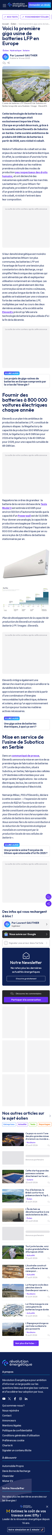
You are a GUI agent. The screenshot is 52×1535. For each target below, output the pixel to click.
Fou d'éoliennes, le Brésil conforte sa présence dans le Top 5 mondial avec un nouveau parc (37, 1192)
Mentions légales (11, 1425)
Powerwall (24, 515)
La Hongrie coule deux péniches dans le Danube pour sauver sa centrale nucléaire (37, 1287)
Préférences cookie (13, 1440)
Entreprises (9, 1124)
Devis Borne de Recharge (16, 1471)
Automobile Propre (13, 1466)
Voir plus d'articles (25, 1343)
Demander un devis (39, 5)
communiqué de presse (25, 755)
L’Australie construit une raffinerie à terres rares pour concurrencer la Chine (37, 1268)
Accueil (5, 24)
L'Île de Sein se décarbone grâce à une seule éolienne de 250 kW (37, 1212)
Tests (32, 1124)
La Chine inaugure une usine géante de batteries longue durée (37, 1307)
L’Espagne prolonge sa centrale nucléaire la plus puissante (37, 1326)
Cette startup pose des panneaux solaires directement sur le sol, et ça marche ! (37, 1173)
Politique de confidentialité (17, 1430)
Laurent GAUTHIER (26, 55)
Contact (7, 1415)
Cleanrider (8, 1476)
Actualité (22, 1124)
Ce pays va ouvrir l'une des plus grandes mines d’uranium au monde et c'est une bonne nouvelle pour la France (37, 1136)
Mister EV (7, 1481)
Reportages (44, 1124)
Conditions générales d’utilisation (21, 1435)
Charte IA (7, 1445)
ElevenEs (7, 312)
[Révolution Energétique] (17, 5)
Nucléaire (31, 1142)
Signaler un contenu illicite (16, 1450)
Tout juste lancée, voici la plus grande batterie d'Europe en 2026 (37, 1249)
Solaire (26, 50)
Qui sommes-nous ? (13, 1405)
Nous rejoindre (10, 1410)
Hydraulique (15, 50)
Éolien (13, 24)
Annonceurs (9, 1420)
